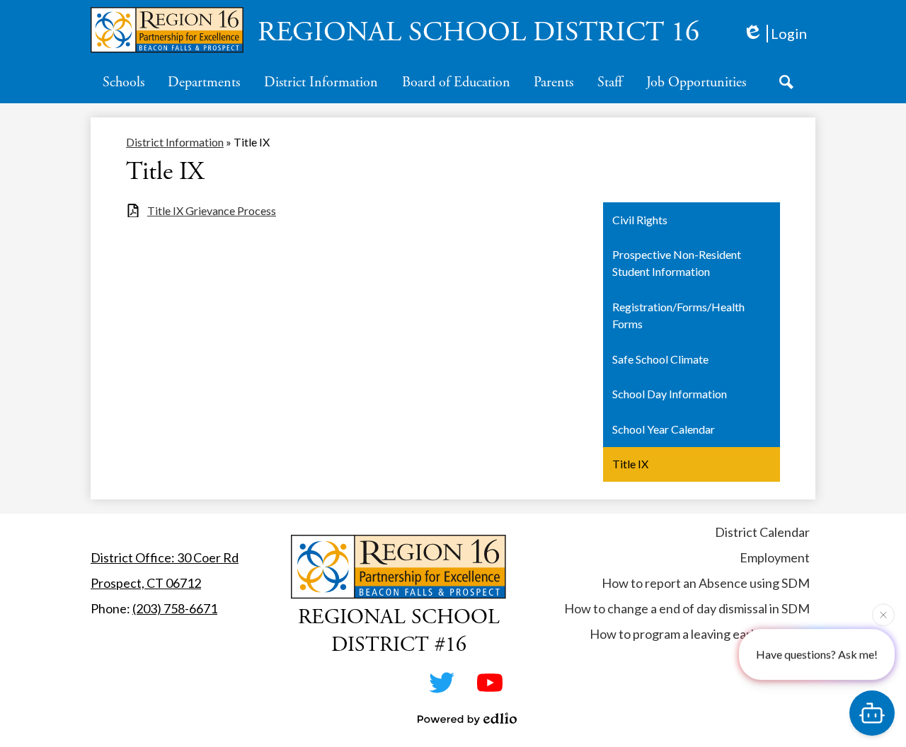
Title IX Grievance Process (211, 210)
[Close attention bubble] (883, 614)
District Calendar (762, 532)
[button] (123, 82)
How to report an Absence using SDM (706, 583)
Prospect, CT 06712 (146, 583)
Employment (775, 557)
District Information (175, 142)
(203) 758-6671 (174, 608)
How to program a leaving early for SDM (700, 634)
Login (789, 33)
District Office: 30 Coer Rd (165, 557)
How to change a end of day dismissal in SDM (687, 608)
